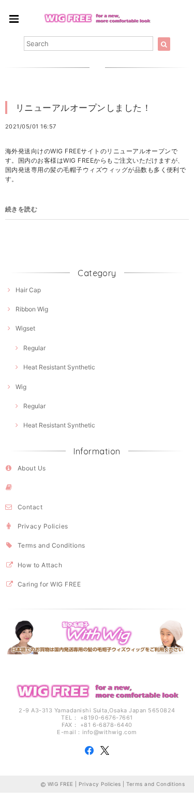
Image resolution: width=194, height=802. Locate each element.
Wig (21, 387)
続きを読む (21, 209)
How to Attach (40, 565)
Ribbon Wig (32, 309)
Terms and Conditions (51, 545)
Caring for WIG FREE (49, 584)
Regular (34, 348)
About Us (32, 468)
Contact (30, 507)
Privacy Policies (43, 526)
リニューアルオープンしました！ (83, 107)
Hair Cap (28, 290)
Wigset (25, 328)
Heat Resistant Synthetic (59, 367)
